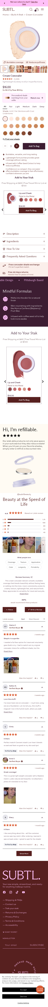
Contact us (10, 904)
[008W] (5, 126)
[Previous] (4, 3)
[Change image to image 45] (35, 69)
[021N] (29, 133)
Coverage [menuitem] (11, 562)
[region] (24, 545)
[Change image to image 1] (4, 69)
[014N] (35, 126)
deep (42, 106)
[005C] (29, 118)
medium (26, 106)
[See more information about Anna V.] (42, 760)
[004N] (23, 118)
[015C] (42, 126)
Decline (23, 996)
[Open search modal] (31, 9)
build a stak (17, 14)
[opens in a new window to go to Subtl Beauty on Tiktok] (17, 892)
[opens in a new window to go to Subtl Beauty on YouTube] (23, 892)
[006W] (35, 118)
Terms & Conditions (14, 920)
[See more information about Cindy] (42, 727)
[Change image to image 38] (20, 69)
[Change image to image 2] (12, 69)
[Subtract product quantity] (5, 146)
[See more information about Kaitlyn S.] (42, 687)
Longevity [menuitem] (22, 567)
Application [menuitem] (35, 562)
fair (10, 106)
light (17, 106)
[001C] (24, 40)
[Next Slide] (43, 545)
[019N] (17, 133)
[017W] (11, 133)
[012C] (23, 126)
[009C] (11, 126)
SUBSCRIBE (37, 944)
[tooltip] (32, 577)
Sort (23, 619)
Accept (23, 989)
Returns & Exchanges (16, 912)
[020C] (23, 133)
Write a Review (37, 610)
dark (34, 106)
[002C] (11, 118)
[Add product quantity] (16, 146)
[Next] (44, 3)
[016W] (5, 133)
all (5, 106)
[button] (11, 79)
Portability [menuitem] (35, 567)
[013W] (29, 126)
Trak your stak (12, 908)
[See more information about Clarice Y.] (42, 627)
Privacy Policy (27, 983)
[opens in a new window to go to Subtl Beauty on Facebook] (4, 892)
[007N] (42, 118)
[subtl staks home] (9, 9)
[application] (40, 989)
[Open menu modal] (42, 9)
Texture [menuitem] (23, 562)
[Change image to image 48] (43, 69)
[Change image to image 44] (28, 69)
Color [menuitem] (11, 567)
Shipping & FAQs (13, 899)
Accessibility (11, 924)
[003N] (17, 118)
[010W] (17, 126)
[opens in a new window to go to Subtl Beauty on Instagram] (10, 892)
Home (6, 14)
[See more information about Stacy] (42, 818)
